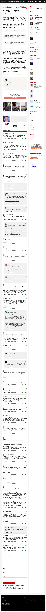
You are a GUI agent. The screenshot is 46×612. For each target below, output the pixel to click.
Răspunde (14, 138)
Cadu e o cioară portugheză (7, 7)
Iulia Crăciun (32, 120)
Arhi (3, 13)
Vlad (8, 353)
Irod (30, 118)
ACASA (36, 1)
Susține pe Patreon (14, 97)
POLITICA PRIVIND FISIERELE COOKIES (7, 604)
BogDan (6, 133)
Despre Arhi (40, 1)
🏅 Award (5, 138)
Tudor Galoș (32, 134)
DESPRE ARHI (4, 600)
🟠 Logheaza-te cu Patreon (36, 148)
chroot (24, 609)
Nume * (4, 568)
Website (4, 576)
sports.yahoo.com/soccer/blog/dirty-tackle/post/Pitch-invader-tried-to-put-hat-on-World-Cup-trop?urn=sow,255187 (14, 200)
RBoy (6, 174)
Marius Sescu (32, 129)
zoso (30, 113)
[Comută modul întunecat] (24, 1)
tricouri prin (8, 17)
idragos (8, 223)
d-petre (6, 454)
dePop (6, 153)
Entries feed (34, 166)
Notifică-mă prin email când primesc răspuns (11, 580)
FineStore (31, 11)
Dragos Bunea (7, 426)
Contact (44, 1)
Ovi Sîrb (31, 132)
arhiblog (3, 1)
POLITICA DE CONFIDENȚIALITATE (6, 603)
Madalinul (9, 361)
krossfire (31, 125)
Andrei (31, 115)
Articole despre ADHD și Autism (34, 49)
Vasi (30, 139)
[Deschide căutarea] (26, 1)
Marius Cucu (32, 127)
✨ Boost (9, 138)
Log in (33, 165)
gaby (6, 478)
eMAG (31, 9)
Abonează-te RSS (34, 158)
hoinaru (31, 122)
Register (33, 164)
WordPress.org (34, 168)
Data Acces (38, 609)
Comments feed (34, 167)
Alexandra (9, 265)
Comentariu (4, 558)
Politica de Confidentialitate (29, 609)
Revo (6, 214)
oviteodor (6, 388)
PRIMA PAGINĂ (4, 599)
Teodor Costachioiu (33, 136)
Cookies (35, 609)
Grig (6, 415)
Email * (4, 572)
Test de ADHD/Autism (33, 51)
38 (10, 13)
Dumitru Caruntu (8, 511)
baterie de (6, 85)
